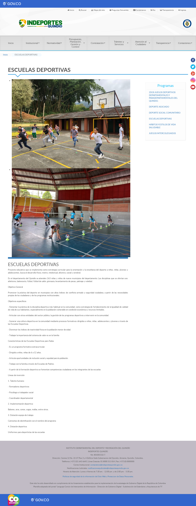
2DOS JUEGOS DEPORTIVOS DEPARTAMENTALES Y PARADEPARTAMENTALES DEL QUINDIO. (163, 96)
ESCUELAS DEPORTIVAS (160, 118)
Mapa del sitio (99, 10)
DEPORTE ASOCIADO (159, 106)
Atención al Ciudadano (141, 43)
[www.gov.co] (40, 499)
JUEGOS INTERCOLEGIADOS (162, 133)
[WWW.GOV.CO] (12, 3)
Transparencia (168, 10)
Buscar (84, 10)
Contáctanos (140, 10)
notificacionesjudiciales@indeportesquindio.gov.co (108, 468)
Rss (153, 10)
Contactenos (184, 43)
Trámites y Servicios (119, 43)
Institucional (32, 43)
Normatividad (53, 43)
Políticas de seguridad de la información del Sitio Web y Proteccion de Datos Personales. (98, 476)
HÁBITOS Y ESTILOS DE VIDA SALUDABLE (162, 126)
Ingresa (183, 10)
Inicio (71, 10)
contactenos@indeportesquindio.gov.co (106, 464)
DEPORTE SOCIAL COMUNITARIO (164, 112)
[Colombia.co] (14, 499)
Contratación (97, 43)
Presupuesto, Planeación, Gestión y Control (75, 43)
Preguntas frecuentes (119, 10)
